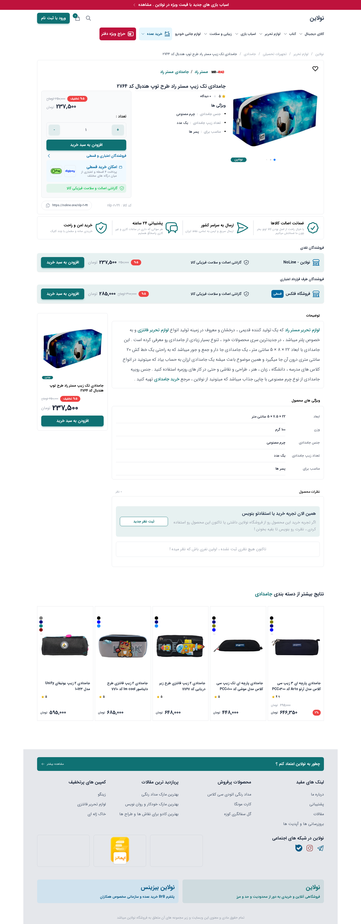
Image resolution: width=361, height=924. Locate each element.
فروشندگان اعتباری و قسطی (106, 155)
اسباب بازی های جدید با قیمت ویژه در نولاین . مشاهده (183, 5)
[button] (275, 160)
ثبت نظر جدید (143, 521)
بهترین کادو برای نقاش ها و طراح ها (149, 814)
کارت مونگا (242, 804)
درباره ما (317, 794)
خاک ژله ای (97, 814)
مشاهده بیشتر (55, 764)
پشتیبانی (316, 804)
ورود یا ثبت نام (53, 18)
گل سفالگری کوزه (237, 814)
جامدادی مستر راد (174, 72)
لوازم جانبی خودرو (188, 34)
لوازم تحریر (300, 54)
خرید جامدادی (166, 379)
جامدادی (250, 54)
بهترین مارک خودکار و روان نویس (152, 804)
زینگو (102, 794)
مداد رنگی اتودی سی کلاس (229, 794)
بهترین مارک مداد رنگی (160, 794)
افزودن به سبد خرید (86, 145)
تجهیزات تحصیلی (275, 54)
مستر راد (201, 72)
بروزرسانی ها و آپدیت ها (303, 824)
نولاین (317, 18)
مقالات (318, 814)
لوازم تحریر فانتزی (153, 330)
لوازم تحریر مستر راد (302, 330)
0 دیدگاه (205, 96)
